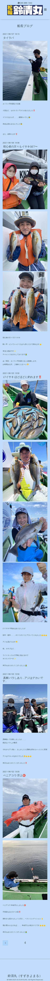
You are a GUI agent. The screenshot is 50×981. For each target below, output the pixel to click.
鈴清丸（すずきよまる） (25, 976)
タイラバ (8, 38)
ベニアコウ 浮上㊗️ (14, 775)
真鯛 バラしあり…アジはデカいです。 (23, 679)
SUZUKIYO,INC (22, 980)
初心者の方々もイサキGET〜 (20, 146)
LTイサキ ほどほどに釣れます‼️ (22, 377)
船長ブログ (25, 26)
